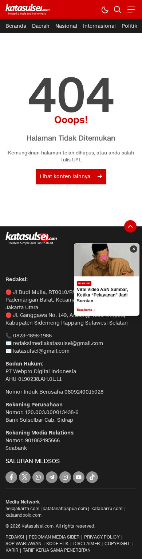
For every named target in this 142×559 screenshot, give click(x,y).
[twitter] (25, 477)
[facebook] (11, 477)
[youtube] (78, 477)
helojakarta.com (22, 508)
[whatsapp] (38, 477)
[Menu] (130, 9)
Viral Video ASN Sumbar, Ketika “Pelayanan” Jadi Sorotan (102, 295)
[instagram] (65, 477)
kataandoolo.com (23, 515)
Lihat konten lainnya (65, 176)
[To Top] (130, 226)
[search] (117, 9)
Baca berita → (86, 309)
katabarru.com (106, 508)
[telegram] (52, 477)
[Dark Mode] (104, 9)
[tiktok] (92, 477)
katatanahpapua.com (65, 508)
